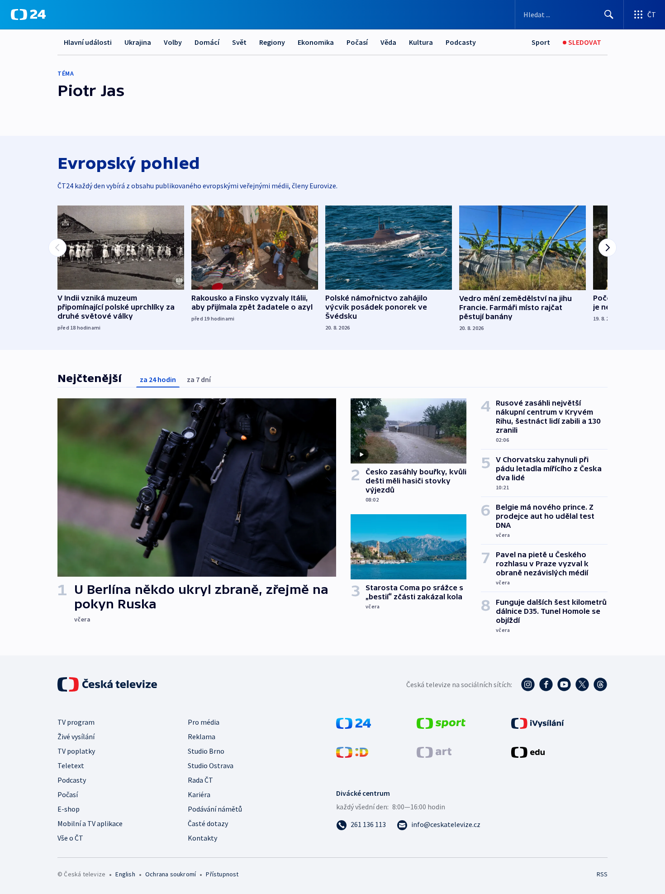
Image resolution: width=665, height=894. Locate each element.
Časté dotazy (208, 823)
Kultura (421, 42)
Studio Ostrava (210, 765)
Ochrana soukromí (170, 874)
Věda (388, 42)
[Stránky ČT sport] (441, 722)
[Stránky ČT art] (434, 751)
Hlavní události (88, 42)
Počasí (357, 42)
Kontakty (202, 837)
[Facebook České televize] (546, 684)
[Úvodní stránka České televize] (108, 684)
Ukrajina (137, 42)
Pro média (203, 722)
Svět (239, 42)
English (125, 874)
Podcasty (461, 42)
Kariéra (199, 794)
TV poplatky (76, 750)
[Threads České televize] (600, 684)
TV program (76, 722)
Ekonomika (316, 42)
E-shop (68, 808)
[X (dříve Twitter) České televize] (582, 684)
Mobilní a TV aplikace (90, 823)
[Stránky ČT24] (353, 722)
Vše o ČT (70, 837)
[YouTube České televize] (564, 684)
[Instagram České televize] (528, 684)
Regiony (272, 42)
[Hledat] (608, 14)
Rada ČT (200, 779)
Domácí (207, 42)
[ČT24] (28, 14)
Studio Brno (206, 750)
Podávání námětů (215, 808)
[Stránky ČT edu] (528, 751)
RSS (602, 874)
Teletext (70, 765)
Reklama (201, 736)
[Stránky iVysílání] (537, 722)
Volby (173, 42)
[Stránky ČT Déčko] (352, 751)
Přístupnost (222, 874)
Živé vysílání (76, 736)
